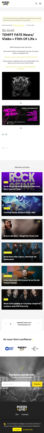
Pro (17, 414)
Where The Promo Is (18, 25)
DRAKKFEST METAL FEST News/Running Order (20, 324)
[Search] (36, 3)
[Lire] (20, 86)
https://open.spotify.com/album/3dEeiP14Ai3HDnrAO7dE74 (21, 57)
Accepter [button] (17, 429)
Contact (25, 414)
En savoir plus (28, 429)
